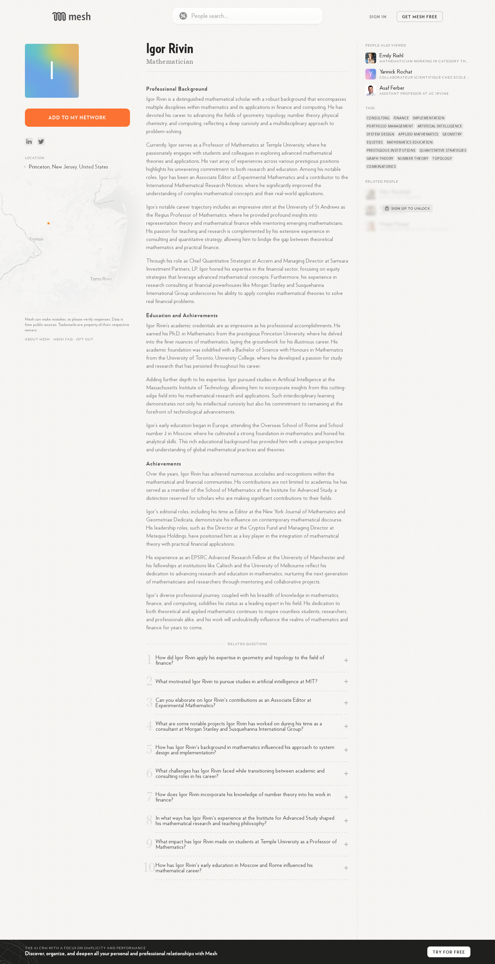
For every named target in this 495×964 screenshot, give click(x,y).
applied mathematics (418, 134)
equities (375, 142)
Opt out (85, 339)
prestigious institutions (391, 150)
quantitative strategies (443, 150)
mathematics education (410, 142)
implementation (428, 118)
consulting (378, 118)
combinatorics (381, 166)
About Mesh (37, 339)
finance (401, 118)
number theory (413, 158)
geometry (452, 134)
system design (381, 134)
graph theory (380, 158)
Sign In (378, 16)
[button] (63, 339)
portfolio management (390, 126)
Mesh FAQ (63, 339)
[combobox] (247, 16)
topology (442, 158)
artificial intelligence (440, 126)
